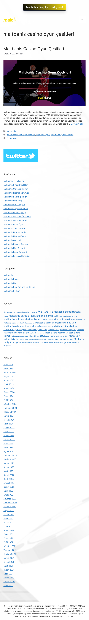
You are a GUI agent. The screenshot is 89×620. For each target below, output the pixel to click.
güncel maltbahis (21, 312)
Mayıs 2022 (8, 510)
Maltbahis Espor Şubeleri (15, 252)
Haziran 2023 (9, 459)
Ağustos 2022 (9, 499)
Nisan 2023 (8, 467)
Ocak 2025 (8, 384)
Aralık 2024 (8, 388)
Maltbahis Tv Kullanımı (13, 181)
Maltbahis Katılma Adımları (15, 244)
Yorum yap (11, 138)
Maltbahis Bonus (11, 279)
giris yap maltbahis (9, 312)
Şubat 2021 (8, 570)
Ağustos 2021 (9, 546)
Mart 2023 (8, 471)
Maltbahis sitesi (35, 336)
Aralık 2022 (8, 483)
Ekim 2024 (8, 396)
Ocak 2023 (8, 479)
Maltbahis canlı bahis (14, 319)
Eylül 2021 (8, 542)
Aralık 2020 (8, 578)
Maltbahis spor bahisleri (60, 336)
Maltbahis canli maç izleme (65, 316)
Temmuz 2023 (10, 455)
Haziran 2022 (9, 507)
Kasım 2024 (9, 392)
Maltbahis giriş (43, 135)
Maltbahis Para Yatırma (54, 332)
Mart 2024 (8, 424)
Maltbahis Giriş (10, 283)
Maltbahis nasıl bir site (18, 332)
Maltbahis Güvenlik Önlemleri (17, 216)
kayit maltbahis (32, 312)
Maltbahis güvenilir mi (37, 329)
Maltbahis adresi (63, 311)
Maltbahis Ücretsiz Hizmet (15, 189)
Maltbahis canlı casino (37, 319)
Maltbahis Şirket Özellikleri (15, 185)
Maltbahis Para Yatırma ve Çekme (19, 287)
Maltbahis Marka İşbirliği (14, 212)
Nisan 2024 (8, 420)
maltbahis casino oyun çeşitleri (21, 135)
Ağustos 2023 (10, 451)
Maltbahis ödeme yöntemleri (29, 342)
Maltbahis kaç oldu (68, 330)
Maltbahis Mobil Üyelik (14, 224)
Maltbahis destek (29, 323)
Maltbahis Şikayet (11, 291)
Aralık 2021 (8, 530)
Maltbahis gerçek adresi (47, 322)
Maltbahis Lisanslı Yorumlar (16, 193)
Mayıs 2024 (8, 416)
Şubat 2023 (8, 475)
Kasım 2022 (8, 487)
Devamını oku (77, 124)
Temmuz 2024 (10, 408)
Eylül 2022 (8, 495)
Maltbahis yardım (38, 339)
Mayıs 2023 (8, 463)
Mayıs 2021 (8, 558)
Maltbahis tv (75, 336)
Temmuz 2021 (10, 550)
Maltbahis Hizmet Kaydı (14, 236)
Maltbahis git (49, 326)
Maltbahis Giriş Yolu (12, 240)
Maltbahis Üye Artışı (12, 201)
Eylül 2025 (8, 368)
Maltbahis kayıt (53, 330)
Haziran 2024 (9, 412)
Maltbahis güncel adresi (62, 135)
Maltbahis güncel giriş (15, 329)
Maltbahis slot (47, 336)
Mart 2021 (8, 566)
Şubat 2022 (8, 522)
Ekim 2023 (8, 443)
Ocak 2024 (8, 432)
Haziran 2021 (9, 554)
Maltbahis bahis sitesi (21, 315)
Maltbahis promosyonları (20, 336)
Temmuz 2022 (10, 503)
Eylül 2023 (8, 447)
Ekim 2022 (8, 491)
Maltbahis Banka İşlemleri (15, 197)
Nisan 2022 (8, 514)
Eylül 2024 (8, 400)
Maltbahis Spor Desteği (14, 228)
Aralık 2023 (8, 435)
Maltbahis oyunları (36, 333)
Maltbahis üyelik (47, 342)
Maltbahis (11, 131)
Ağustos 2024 (10, 404)
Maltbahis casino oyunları (13, 323)
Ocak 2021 (8, 574)
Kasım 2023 (9, 439)
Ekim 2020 (8, 585)
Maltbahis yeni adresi (51, 339)
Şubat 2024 (8, 428)
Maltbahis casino (78, 319)
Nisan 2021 (8, 562)
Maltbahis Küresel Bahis (14, 232)
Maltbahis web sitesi (26, 339)
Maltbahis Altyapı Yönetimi (15, 208)
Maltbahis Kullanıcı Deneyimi (16, 256)
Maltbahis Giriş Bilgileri (14, 205)
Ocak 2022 (8, 526)
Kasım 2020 (9, 582)
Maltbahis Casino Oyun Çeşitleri (33, 48)
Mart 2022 (8, 518)
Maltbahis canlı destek (59, 319)
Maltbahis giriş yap (36, 326)
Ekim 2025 (8, 364)
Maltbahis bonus (43, 315)
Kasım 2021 (8, 534)
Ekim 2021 (8, 538)
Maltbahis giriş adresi (14, 326)
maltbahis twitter (11, 339)
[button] (44, 7)
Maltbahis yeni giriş (66, 339)
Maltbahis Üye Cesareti (14, 248)
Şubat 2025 (8, 380)
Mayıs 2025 (8, 376)
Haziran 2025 (9, 372)
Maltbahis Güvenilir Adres (15, 220)
